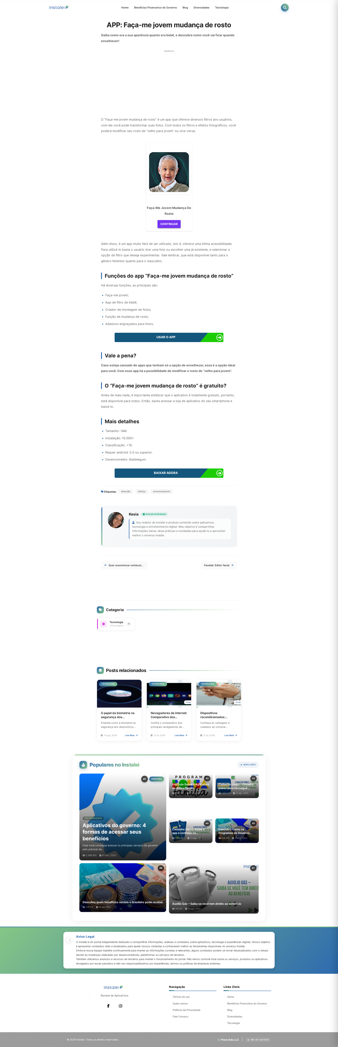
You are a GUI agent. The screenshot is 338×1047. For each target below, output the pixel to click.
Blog (185, 7)
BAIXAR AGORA (166, 473)
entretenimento (161, 491)
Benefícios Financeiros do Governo (155, 7)
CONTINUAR (169, 224)
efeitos (142, 491)
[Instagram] (120, 1006)
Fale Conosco (180, 1016)
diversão (125, 491)
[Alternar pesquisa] (285, 7)
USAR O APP (166, 337)
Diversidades (201, 7)
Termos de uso (181, 996)
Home (125, 7)
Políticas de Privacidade (186, 1009)
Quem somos (180, 1003)
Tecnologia (222, 7)
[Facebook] (108, 1006)
